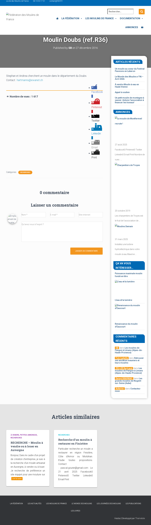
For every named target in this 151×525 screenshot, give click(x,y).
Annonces (131, 27)
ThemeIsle (140, 518)
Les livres (75, 511)
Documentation (130, 18)
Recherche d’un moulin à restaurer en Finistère (75, 441)
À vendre (15, 435)
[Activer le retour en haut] (145, 519)
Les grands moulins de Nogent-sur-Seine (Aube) (128, 380)
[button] (80, 18)
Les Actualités (34, 504)
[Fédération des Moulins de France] (23, 20)
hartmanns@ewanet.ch (30, 80)
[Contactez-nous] (142, 27)
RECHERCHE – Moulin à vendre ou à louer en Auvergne (27, 446)
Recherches (25, 172)
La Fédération (70, 18)
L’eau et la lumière (123, 300)
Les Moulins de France (99, 18)
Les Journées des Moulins (109, 504)
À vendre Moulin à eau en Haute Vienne (127, 85)
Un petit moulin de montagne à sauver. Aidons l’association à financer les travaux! (129, 100)
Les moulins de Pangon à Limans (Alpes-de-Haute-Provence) (128, 350)
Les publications (133, 504)
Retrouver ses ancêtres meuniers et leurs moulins (129, 360)
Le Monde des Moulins (82, 504)
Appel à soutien (122, 92)
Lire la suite (17, 479)
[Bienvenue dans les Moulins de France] (57, 18)
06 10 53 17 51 (39, 1)
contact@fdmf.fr (56, 1)
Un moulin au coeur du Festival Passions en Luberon (130, 70)
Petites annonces (28, 435)
